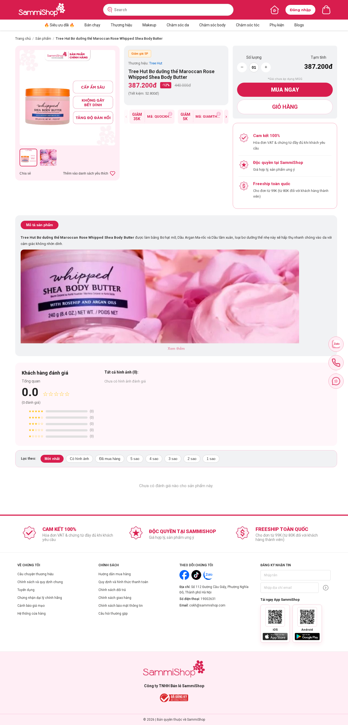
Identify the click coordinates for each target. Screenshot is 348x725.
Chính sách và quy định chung (40, 582)
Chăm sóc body (212, 25)
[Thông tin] (170, 114)
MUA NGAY (285, 89)
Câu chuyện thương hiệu (35, 574)
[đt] (336, 362)
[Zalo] (208, 575)
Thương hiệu (121, 25)
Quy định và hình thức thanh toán (123, 582)
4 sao (154, 459)
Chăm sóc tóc (247, 25)
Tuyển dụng (26, 590)
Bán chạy (92, 25)
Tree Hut (155, 63)
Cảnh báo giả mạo (31, 606)
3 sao (173, 459)
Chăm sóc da (178, 25)
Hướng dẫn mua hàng (114, 574)
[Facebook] (184, 575)
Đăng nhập (300, 10)
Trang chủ (23, 38)
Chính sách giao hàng (114, 598)
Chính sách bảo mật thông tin (120, 606)
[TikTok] (196, 575)
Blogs (299, 25)
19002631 (208, 599)
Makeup (149, 25)
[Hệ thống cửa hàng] (274, 9)
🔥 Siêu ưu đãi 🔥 (59, 25)
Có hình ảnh (79, 459)
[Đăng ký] (326, 588)
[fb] (336, 381)
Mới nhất (52, 459)
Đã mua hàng (109, 459)
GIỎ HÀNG (285, 107)
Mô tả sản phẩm (39, 225)
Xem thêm (176, 349)
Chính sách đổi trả (112, 590)
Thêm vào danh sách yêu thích (85, 173)
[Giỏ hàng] (326, 9)
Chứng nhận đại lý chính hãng (39, 598)
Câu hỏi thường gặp (113, 613)
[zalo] (336, 344)
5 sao (134, 459)
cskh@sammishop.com (207, 605)
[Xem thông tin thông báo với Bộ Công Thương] (174, 697)
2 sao (192, 459)
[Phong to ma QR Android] (307, 617)
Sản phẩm (43, 38)
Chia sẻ (25, 173)
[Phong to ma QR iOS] (275, 617)
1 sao (211, 459)
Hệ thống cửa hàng (31, 613)
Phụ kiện (277, 25)
